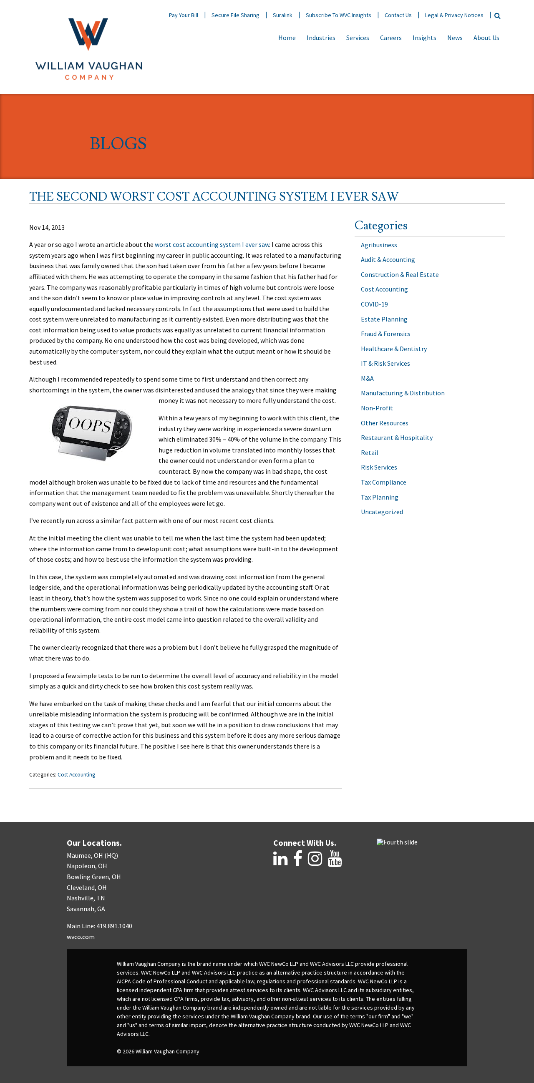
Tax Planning (379, 497)
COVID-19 (374, 304)
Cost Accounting (76, 774)
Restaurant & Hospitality (397, 437)
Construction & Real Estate (400, 274)
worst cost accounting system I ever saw (212, 244)
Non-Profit (377, 408)
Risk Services (379, 467)
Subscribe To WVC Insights (338, 15)
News (455, 37)
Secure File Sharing (235, 15)
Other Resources (384, 423)
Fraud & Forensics (386, 333)
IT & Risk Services (385, 363)
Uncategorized (382, 512)
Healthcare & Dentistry (394, 348)
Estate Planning (384, 319)
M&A (367, 378)
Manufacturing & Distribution (403, 393)
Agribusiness (379, 245)
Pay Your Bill (183, 15)
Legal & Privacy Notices (454, 15)
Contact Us (398, 15)
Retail (369, 452)
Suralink (282, 15)
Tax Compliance (383, 482)
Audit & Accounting (388, 259)
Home (287, 37)
